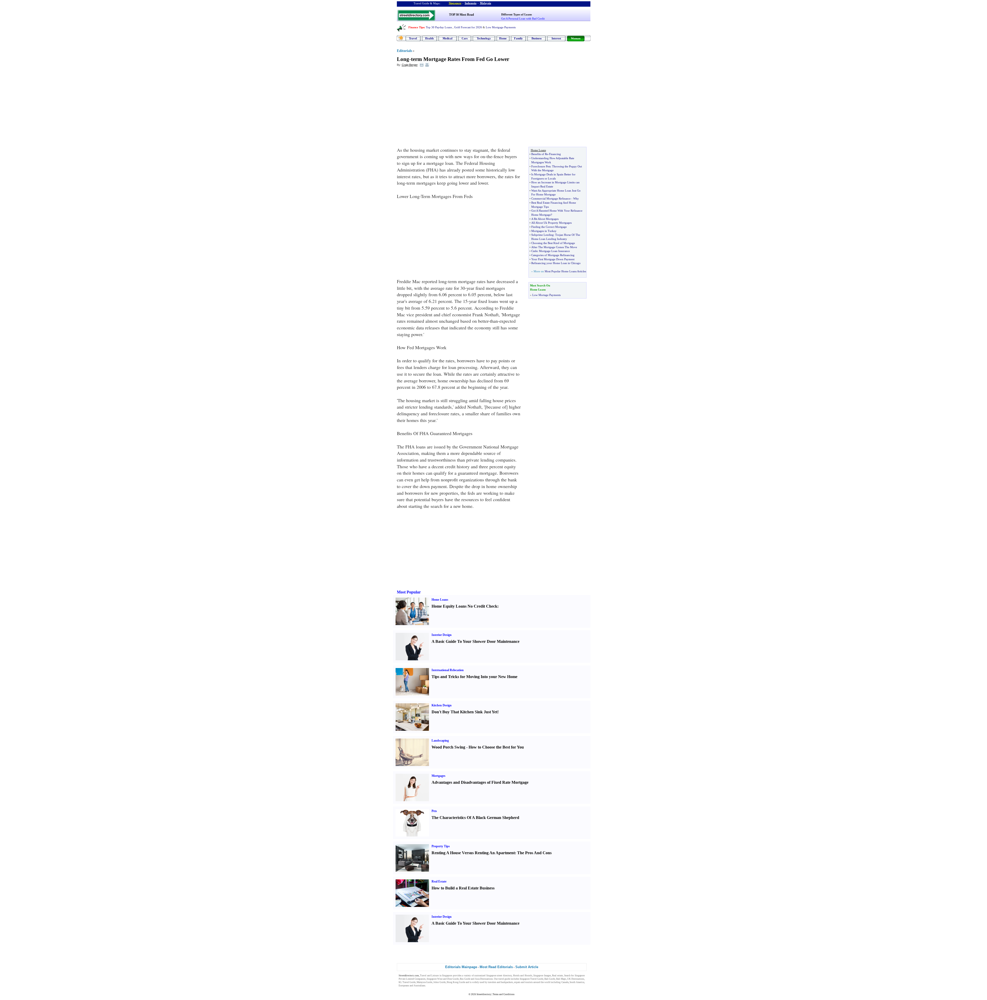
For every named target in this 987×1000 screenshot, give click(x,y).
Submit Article (526, 967)
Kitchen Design (442, 705)
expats (517, 982)
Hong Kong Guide (456, 982)
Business (537, 38)
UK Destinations (575, 979)
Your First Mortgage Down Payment (552, 259)
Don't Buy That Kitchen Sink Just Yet (464, 712)
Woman (575, 38)
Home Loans (440, 599)
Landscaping (440, 740)
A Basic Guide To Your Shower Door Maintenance (475, 641)
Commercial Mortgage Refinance (551, 198)
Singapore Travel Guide (531, 979)
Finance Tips (416, 27)
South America (577, 982)
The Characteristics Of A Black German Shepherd (475, 817)
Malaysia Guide (424, 982)
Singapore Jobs (434, 985)
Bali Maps (561, 979)
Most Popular (409, 592)
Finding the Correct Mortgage (549, 226)
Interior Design (442, 635)
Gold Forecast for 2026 (468, 27)
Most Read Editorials (496, 967)
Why (576, 198)
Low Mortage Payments (546, 294)
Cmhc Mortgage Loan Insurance (550, 251)
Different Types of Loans (516, 14)
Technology (484, 38)
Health (429, 38)
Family (518, 38)
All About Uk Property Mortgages (551, 222)
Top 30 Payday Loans (439, 27)
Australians (419, 985)
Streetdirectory (484, 994)
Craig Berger (410, 64)
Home (503, 38)
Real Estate (439, 881)
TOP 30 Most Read (461, 14)
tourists (529, 982)
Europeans (404, 985)
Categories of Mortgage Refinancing (552, 255)
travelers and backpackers (500, 982)
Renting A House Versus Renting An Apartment (473, 853)
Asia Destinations (484, 979)
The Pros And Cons (534, 853)
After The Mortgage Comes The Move (554, 247)
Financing (555, 154)
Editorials (404, 51)
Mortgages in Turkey (543, 230)
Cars (465, 38)
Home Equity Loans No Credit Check (464, 606)
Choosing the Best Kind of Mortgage (553, 243)
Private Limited (406, 979)
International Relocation (448, 670)
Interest (556, 38)
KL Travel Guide (407, 982)
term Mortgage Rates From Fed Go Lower (460, 59)
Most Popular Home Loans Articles (565, 271)
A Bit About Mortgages (545, 218)
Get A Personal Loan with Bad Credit (523, 18)
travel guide (504, 979)
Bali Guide (549, 979)
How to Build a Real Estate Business (463, 888)
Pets (434, 811)
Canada (565, 982)
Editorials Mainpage (461, 967)
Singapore (455, 3)
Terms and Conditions (504, 994)
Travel (413, 38)
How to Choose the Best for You (496, 747)
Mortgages (438, 776)
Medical (447, 38)
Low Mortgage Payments (501, 27)
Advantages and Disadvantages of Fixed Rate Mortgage (480, 782)
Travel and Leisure (429, 975)
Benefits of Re (539, 154)
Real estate (557, 975)
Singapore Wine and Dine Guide (443, 979)
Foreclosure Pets (541, 166)
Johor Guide (439, 982)
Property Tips (441, 846)
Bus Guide (465, 979)
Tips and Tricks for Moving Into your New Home (474, 676)
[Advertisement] (439, 108)
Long (403, 59)
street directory (504, 975)
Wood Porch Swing (448, 747)
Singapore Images (542, 975)
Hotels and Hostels (522, 975)
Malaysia (485, 3)
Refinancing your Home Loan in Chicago (556, 263)
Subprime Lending (542, 234)
